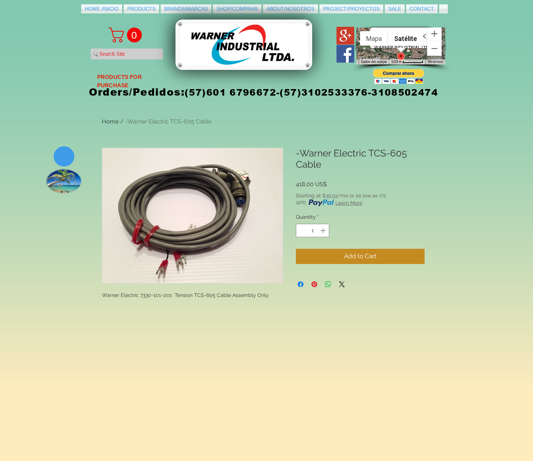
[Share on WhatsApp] (328, 284)
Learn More (348, 203)
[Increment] (323, 230)
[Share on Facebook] (300, 284)
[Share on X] (342, 284)
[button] (398, 76)
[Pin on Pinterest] (314, 284)
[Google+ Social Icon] (345, 36)
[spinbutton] (312, 230)
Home (110, 121)
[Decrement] (301, 230)
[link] (127, 35)
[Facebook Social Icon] (345, 54)
